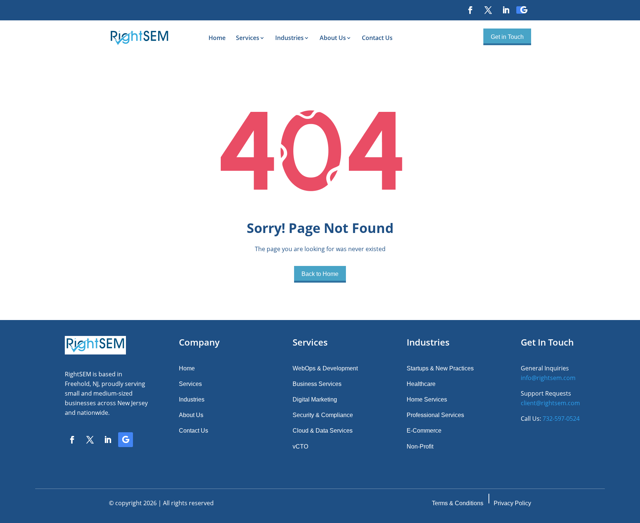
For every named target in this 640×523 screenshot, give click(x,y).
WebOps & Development (325, 368)
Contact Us (377, 38)
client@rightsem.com (550, 403)
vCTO (300, 446)
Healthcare (421, 384)
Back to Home (320, 274)
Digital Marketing (315, 399)
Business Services (317, 384)
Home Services (427, 399)
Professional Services (435, 415)
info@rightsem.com (548, 378)
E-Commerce (424, 430)
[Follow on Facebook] (466, 10)
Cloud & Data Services (323, 430)
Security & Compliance (323, 415)
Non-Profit (420, 446)
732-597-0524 (561, 418)
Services (247, 38)
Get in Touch (507, 37)
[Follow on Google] (520, 10)
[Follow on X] (484, 10)
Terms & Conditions (457, 503)
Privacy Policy (512, 503)
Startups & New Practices (440, 368)
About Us (333, 38)
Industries (289, 38)
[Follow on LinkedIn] (502, 10)
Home (217, 38)
